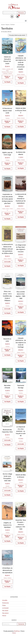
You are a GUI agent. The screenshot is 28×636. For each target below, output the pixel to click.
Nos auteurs (5, 613)
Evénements (5, 603)
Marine (8, 72)
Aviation (18, 159)
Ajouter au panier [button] (7, 76)
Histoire (4, 69)
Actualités (4, 600)
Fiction (4, 605)
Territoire (10, 73)
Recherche (21, 12)
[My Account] (12, 16)
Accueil (3, 24)
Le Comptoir (5, 608)
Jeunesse (8, 69)
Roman (4, 615)
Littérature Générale (7, 70)
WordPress (17, 631)
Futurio (14, 633)
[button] (26, 21)
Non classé (5, 610)
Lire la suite (7, 261)
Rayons (7, 24)
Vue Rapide (7, 82)
